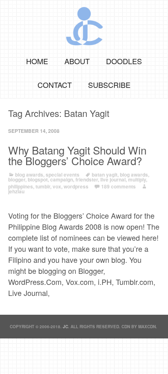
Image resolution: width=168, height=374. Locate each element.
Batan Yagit (104, 174)
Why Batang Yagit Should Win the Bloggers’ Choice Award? (77, 155)
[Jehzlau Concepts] (84, 23)
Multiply (137, 179)
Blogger (16, 179)
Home (37, 61)
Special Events (63, 174)
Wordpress (76, 186)
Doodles (124, 61)
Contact (55, 84)
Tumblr (42, 186)
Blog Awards (29, 174)
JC (65, 326)
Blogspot (38, 179)
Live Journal (113, 179)
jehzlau (16, 191)
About (77, 61)
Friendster (86, 179)
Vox (57, 186)
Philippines (20, 186)
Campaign (61, 179)
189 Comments (118, 186)
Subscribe (109, 84)
